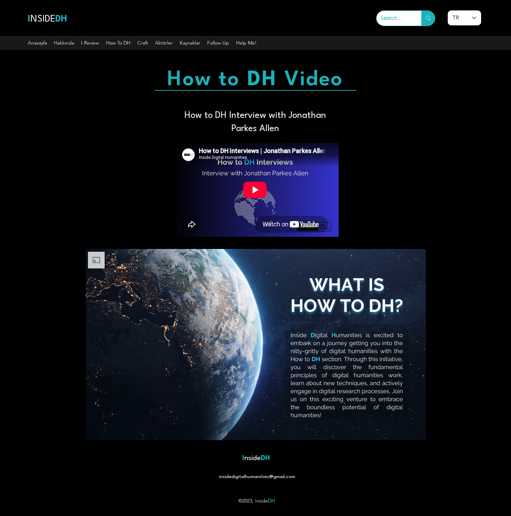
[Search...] (428, 18)
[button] (64, 43)
